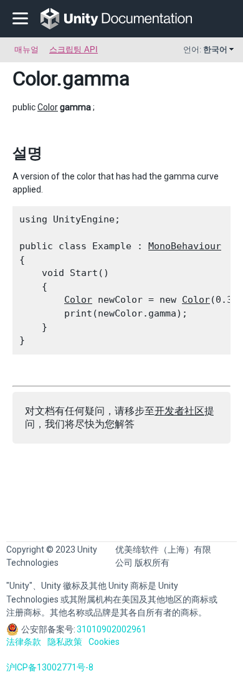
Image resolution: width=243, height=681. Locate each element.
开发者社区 (179, 411)
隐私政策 (64, 642)
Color (34, 78)
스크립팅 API (73, 49)
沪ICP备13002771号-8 (49, 667)
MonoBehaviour (184, 246)
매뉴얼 (26, 49)
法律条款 (23, 642)
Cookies (104, 642)
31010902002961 (111, 629)
